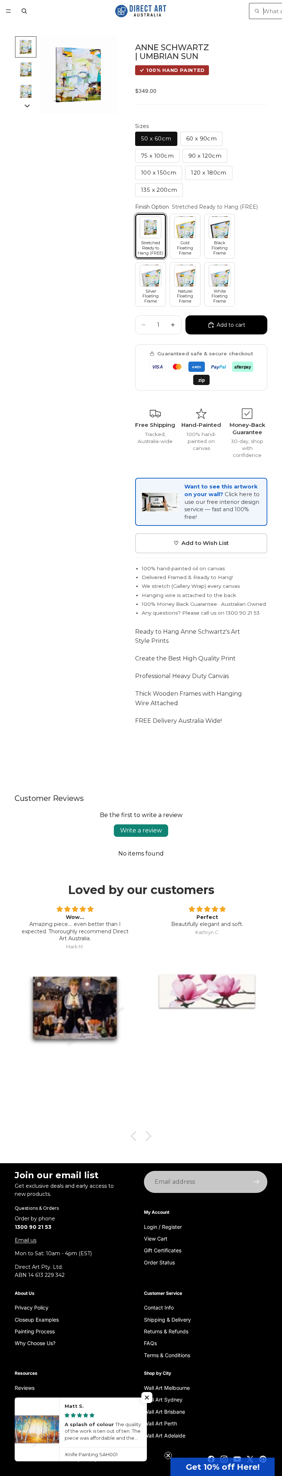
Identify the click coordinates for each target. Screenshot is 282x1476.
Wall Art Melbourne (167, 1388)
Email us (25, 1240)
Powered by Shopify (76, 1459)
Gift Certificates (162, 1251)
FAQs (150, 1343)
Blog (20, 1412)
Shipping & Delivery (167, 1319)
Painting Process (35, 1332)
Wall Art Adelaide (164, 1435)
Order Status (159, 1262)
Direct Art (42, 1459)
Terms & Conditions (167, 1355)
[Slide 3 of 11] (26, 92)
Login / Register (163, 1227)
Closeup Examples (37, 1319)
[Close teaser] (168, 1455)
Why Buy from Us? (37, 1400)
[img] (75, 909)
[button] (222, 1467)
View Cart (155, 1238)
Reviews (25, 1388)
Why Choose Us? (35, 1343)
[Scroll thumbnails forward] (27, 106)
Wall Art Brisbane (164, 1412)
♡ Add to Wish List (201, 542)
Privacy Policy (31, 1308)
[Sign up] (256, 1182)
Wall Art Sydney (163, 1400)
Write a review (141, 830)
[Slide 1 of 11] (26, 47)
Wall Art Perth (160, 1424)
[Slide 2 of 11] (26, 70)
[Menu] (8, 11)
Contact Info (159, 1308)
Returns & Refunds (166, 1332)
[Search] (24, 11)
